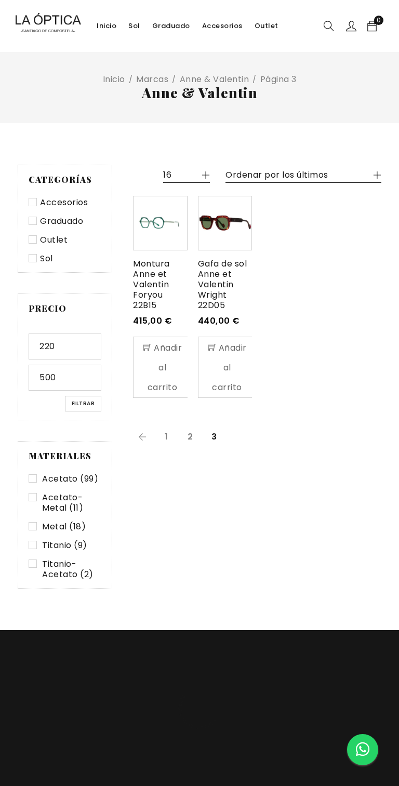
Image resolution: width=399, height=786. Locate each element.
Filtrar (83, 403)
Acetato (70, 479)
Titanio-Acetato (68, 569)
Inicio (114, 79)
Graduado (61, 221)
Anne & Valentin (214, 79)
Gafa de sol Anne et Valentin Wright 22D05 (222, 284)
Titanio (64, 545)
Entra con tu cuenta (351, 26)
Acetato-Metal (62, 502)
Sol (46, 259)
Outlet (54, 240)
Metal (64, 527)
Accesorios (64, 202)
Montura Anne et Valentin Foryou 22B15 (151, 284)
